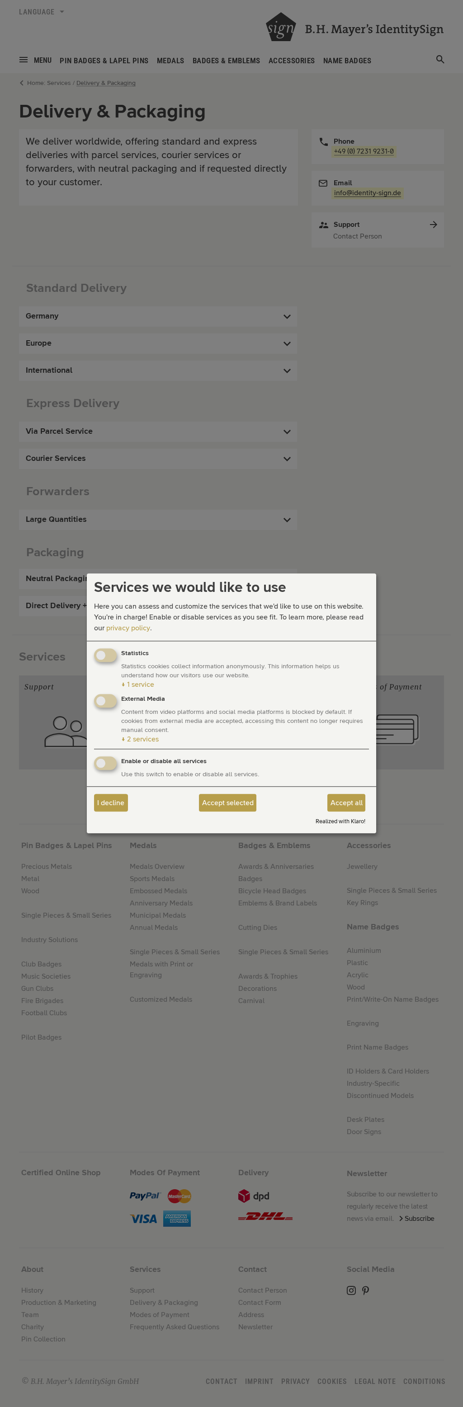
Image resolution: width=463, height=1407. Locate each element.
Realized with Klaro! (340, 822)
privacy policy (128, 628)
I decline (110, 803)
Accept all (347, 803)
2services (140, 739)
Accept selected (228, 803)
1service (137, 684)
